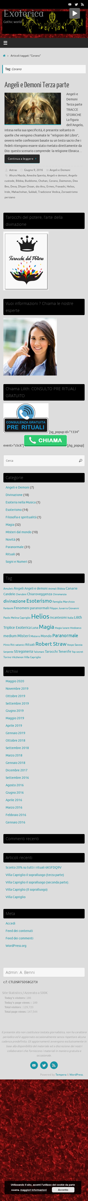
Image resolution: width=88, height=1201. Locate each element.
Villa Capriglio (32, 657)
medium (10, 636)
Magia (10, 525)
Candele (9, 594)
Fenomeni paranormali (31, 608)
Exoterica (23, 14)
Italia (70, 618)
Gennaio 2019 (15, 733)
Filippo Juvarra (59, 608)
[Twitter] (76, 4)
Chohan (43, 181)
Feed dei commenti (19, 938)
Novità (10, 540)
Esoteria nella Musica (21, 502)
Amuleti (8, 588)
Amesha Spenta (36, 175)
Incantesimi (58, 618)
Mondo (46, 636)
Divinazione (14, 495)
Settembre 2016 (17, 778)
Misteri (23, 636)
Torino (7, 657)
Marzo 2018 (14, 755)
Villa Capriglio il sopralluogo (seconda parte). (37, 882)
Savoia (78, 645)
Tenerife (64, 652)
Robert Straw (51, 644)
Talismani (39, 651)
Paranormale (15, 547)
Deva (13, 186)
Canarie (71, 588)
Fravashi (60, 186)
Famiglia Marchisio (64, 602)
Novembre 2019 (17, 689)
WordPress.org (16, 946)
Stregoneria (23, 651)
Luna (34, 628)
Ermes (50, 186)
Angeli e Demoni (60, 170)
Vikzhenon (17, 657)
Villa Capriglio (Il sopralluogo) (27, 890)
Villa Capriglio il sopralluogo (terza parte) (35, 875)
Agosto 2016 (15, 785)
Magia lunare (62, 628)
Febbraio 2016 (16, 815)
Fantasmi (8, 608)
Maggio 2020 (15, 681)
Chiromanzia (60, 594)
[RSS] (82, 4)
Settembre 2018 (17, 748)
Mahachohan (19, 192)
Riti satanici (17, 645)
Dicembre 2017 (17, 770)
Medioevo (75, 628)
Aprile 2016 (14, 800)
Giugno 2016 (15, 793)
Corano (53, 181)
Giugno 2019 (15, 711)
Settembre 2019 (17, 703)
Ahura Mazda (17, 175)
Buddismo (31, 181)
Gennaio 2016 (15, 822)
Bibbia (19, 181)
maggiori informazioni (33, 1190)
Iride (7, 192)
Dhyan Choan (26, 186)
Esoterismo (14, 510)
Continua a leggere (20, 159)
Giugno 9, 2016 (33, 170)
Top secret (77, 651)
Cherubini (21, 594)
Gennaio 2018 (15, 763)
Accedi (10, 923)
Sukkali (32, 192)
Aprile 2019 (14, 726)
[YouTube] (70, 4)
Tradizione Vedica (49, 192)
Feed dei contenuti (19, 931)
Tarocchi (51, 651)
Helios (70, 186)
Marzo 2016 (14, 807)
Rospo (70, 644)
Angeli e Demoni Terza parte (37, 85)
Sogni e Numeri (16, 562)
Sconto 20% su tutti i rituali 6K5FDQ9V (33, 867)
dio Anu (40, 186)
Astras (13, 170)
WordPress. (76, 1075)
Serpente (8, 651)
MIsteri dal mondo (18, 532)
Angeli (19, 588)
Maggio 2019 (15, 718)
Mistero (35, 636)
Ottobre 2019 (15, 696)
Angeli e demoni (57, 175)
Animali (52, 588)
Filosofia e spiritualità (21, 517)
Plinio (6, 644)
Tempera (61, 1075)
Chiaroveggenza (39, 594)
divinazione (14, 601)
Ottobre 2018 (15, 740)
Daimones (65, 181)
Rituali (10, 554)
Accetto (63, 1190)
